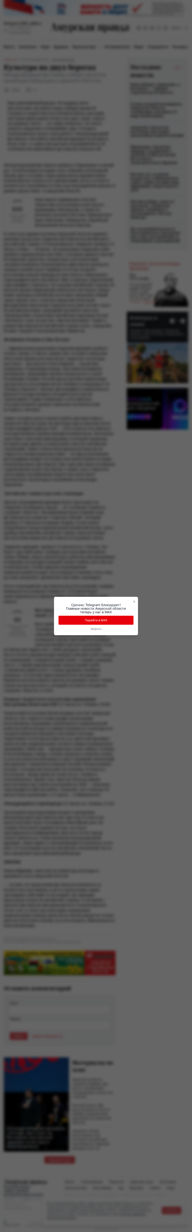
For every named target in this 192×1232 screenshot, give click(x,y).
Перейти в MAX (96, 620)
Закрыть (96, 629)
